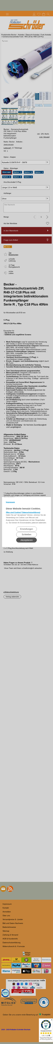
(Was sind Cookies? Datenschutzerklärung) (23, 512)
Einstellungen (26, 529)
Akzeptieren (26, 540)
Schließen (26, 534)
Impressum (10, 502)
